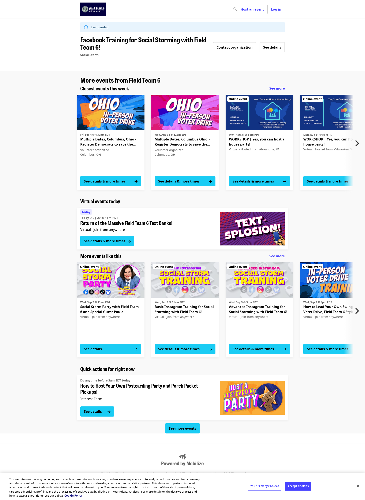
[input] (242, 9)
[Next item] (358, 143)
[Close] (358, 486)
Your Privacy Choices (264, 486)
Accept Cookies (298, 486)
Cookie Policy (73, 495)
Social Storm (89, 55)
